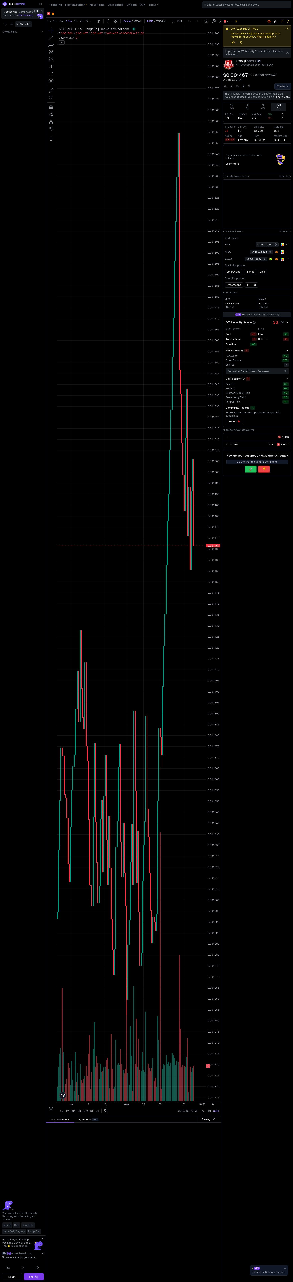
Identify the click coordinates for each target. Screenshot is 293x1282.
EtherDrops (233, 271)
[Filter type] (92, 1126)
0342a (204, 1224)
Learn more (283, 97)
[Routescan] (282, 244)
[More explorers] (287, 244)
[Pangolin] (236, 21)
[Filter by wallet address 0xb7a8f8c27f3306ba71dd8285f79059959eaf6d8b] (210, 1164)
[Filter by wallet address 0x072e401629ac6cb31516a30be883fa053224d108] (210, 1255)
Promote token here (235, 176)
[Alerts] (22, 1267)
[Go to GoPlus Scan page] (242, 350)
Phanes (250, 271)
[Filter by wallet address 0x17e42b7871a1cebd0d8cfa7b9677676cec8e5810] (210, 1187)
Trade (281, 86)
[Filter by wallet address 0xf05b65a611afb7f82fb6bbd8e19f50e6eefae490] (210, 1194)
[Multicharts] (8, 1267)
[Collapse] (40, 4)
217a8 (204, 1232)
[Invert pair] (259, 61)
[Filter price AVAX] (115, 1126)
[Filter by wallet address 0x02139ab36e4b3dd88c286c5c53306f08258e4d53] (210, 1149)
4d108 (204, 1254)
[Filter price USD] (139, 1126)
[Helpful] (233, 42)
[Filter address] (210, 1126)
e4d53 (204, 1149)
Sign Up (34, 1276)
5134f (204, 1156)
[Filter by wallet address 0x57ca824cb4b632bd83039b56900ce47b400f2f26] (210, 1209)
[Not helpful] (241, 42)
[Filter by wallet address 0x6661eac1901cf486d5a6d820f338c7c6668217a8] (210, 1232)
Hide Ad (284, 176)
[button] (71, 1126)
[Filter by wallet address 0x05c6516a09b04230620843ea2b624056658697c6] (210, 1262)
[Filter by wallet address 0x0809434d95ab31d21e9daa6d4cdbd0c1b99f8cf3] (210, 1141)
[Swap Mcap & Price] (224, 80)
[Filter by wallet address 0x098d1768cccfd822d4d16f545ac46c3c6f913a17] (210, 1179)
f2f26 (204, 1209)
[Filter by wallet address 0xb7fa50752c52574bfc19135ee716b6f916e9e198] (210, 1172)
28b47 (204, 1133)
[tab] (60, 1119)
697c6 (204, 1262)
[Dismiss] (41, 10)
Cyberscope (234, 285)
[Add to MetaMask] (276, 252)
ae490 (204, 1194)
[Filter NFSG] (158, 1126)
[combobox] (246, 4)
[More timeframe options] (288, 107)
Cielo (263, 271)
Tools (152, 4)
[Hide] (287, 322)
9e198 (204, 1171)
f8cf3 (205, 1141)
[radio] (270, 444)
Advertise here (232, 231)
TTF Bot (251, 285)
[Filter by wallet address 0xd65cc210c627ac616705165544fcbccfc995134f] (210, 1156)
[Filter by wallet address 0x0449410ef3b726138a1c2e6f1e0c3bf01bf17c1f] (210, 1240)
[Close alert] (287, 28)
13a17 (204, 1179)
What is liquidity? (266, 36)
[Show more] (287, 351)
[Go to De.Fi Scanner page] (243, 379)
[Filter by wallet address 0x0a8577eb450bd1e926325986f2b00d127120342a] (210, 1225)
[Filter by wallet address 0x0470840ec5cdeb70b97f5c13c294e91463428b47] (210, 1134)
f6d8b (204, 1164)
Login (11, 1276)
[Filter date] (75, 1126)
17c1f (204, 1239)
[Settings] (37, 1267)
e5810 (204, 1186)
